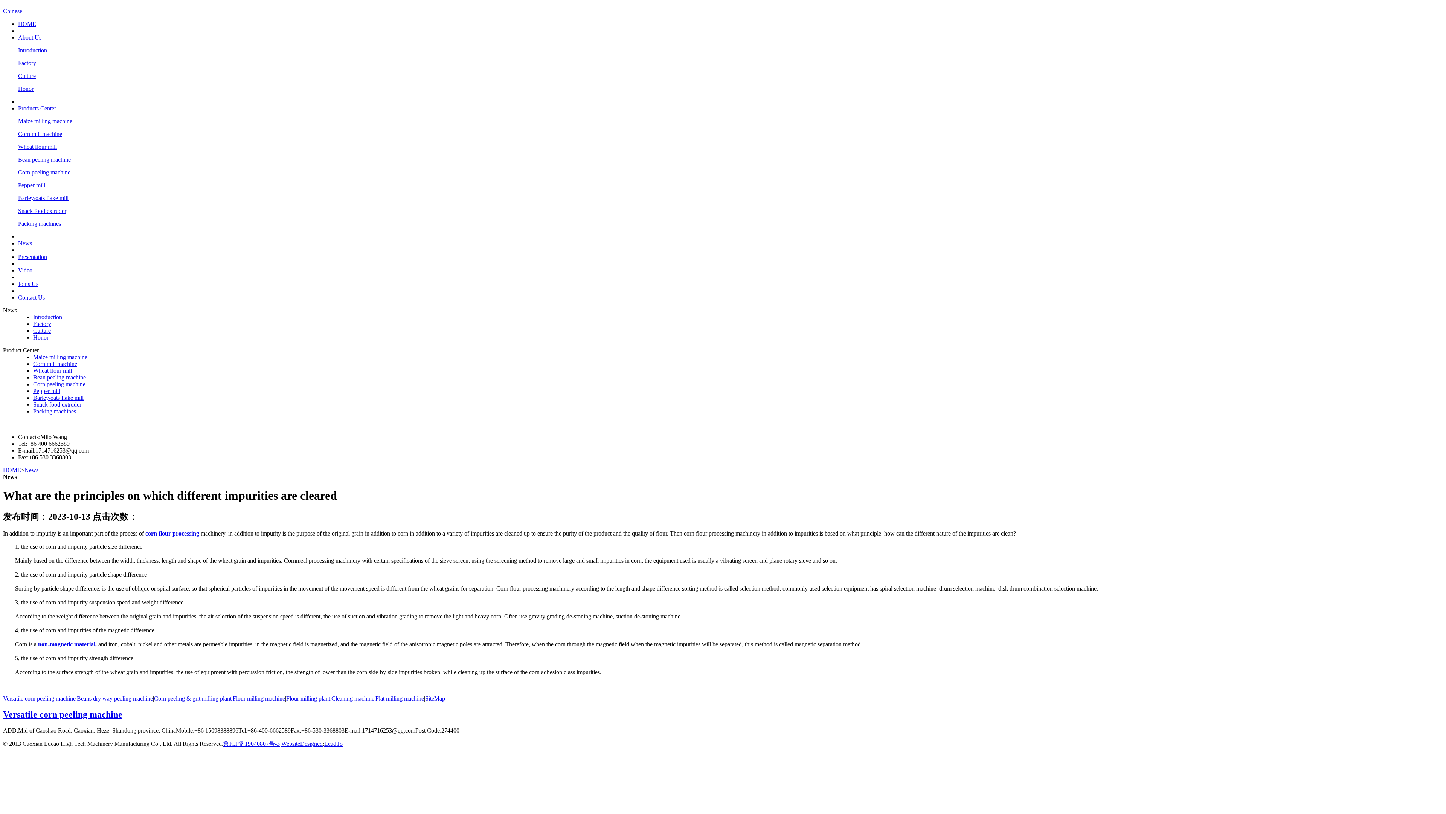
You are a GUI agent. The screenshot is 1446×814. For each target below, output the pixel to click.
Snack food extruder (42, 211)
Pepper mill (31, 185)
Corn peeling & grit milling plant (193, 698)
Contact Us (31, 297)
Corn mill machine (40, 134)
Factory (27, 63)
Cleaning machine (352, 698)
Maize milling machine (45, 121)
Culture (27, 76)
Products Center (37, 108)
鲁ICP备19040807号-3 (251, 744)
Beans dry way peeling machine (115, 698)
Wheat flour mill (37, 147)
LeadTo (333, 744)
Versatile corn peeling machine (39, 698)
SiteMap (435, 698)
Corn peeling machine (44, 172)
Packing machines (39, 223)
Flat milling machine (399, 698)
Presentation (32, 257)
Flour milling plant (308, 698)
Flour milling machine (259, 698)
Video (25, 270)
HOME (27, 24)
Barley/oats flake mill (43, 198)
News (25, 243)
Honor (26, 89)
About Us (29, 37)
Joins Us (28, 284)
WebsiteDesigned (302, 744)
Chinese (12, 11)
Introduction (32, 50)
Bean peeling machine (44, 159)
